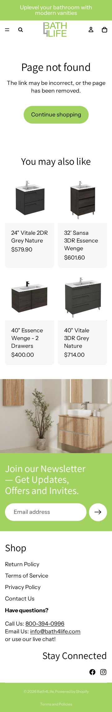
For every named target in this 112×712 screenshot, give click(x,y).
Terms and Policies (56, 704)
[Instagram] (103, 672)
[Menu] (7, 30)
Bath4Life (45, 691)
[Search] (20, 30)
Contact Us (20, 598)
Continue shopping (56, 114)
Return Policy (22, 564)
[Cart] (104, 30)
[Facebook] (92, 672)
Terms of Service (26, 575)
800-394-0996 (45, 623)
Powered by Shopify (72, 691)
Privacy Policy (22, 587)
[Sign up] (98, 512)
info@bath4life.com (55, 631)
